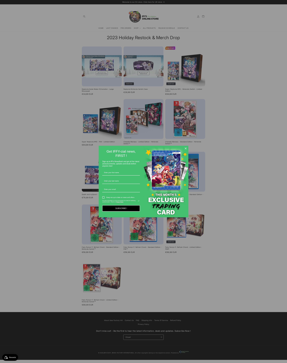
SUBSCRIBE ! (121, 208)
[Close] (185, 148)
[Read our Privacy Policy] (138, 201)
